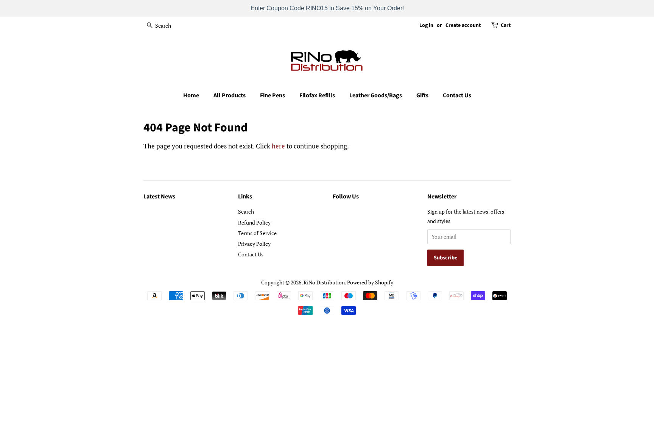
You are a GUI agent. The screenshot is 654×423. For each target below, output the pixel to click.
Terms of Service (257, 233)
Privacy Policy (254, 243)
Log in (426, 25)
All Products (229, 95)
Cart (506, 25)
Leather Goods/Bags (375, 95)
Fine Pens (272, 95)
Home (191, 95)
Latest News (159, 196)
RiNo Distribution (324, 282)
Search (246, 211)
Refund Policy (254, 222)
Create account (463, 25)
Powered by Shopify (370, 282)
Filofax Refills (317, 95)
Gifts (422, 95)
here (278, 146)
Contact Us (457, 95)
